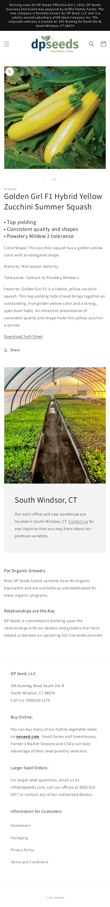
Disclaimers (21, 825)
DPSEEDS (59, 897)
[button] (7, 44)
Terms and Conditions (30, 861)
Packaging (19, 837)
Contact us (78, 521)
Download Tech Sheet (23, 336)
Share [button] (15, 349)
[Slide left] (43, 179)
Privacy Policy (22, 849)
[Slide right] (67, 179)
